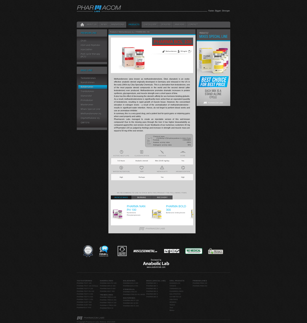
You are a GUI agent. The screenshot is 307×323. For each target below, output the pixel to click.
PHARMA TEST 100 (84, 283)
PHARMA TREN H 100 (108, 303)
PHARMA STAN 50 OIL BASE (134, 294)
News (104, 24)
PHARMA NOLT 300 (107, 291)
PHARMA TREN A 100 (108, 297)
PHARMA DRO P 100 (131, 300)
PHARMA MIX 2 (152, 286)
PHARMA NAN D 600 (107, 288)
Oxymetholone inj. (90, 118)
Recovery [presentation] (162, 197)
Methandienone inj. (91, 113)
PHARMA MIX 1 (152, 283)
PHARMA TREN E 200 (108, 300)
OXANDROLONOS (176, 291)
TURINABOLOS (175, 288)
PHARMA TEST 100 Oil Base (87, 286)
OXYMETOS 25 (175, 297)
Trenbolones (87, 91)
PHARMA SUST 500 (84, 305)
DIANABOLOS (174, 283)
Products (134, 24)
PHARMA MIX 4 (152, 291)
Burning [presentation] (141, 197)
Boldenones (87, 87)
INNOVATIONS (117, 24)
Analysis (179, 24)
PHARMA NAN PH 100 (108, 283)
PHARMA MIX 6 (152, 297)
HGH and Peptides (90, 45)
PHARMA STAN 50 (130, 292)
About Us (92, 24)
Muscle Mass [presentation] (121, 197)
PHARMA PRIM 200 (200, 286)
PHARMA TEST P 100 (85, 288)
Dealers (165, 24)
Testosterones (88, 78)
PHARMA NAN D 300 (107, 286)
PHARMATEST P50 (84, 307)
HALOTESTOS (175, 294)
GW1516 (85, 122)
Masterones (87, 104)
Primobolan (87, 100)
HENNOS (172, 302)
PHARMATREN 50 (106, 308)
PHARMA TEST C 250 (85, 299)
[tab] (121, 197)
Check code (150, 24)
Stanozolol (86, 96)
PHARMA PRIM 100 (200, 283)
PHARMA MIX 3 (152, 288)
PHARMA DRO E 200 (131, 306)
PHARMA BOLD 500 (130, 286)
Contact (193, 24)
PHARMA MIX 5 (152, 294)
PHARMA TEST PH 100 (85, 291)
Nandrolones (88, 82)
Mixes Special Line (90, 109)
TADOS (172, 305)
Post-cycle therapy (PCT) (90, 55)
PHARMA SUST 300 (84, 302)
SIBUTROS (173, 299)
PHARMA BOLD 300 (130, 283)
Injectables (86, 49)
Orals (84, 40)
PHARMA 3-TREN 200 (108, 305)
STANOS (172, 286)
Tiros (171, 307)
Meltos (171, 310)
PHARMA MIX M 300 (130, 303)
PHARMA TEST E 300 (85, 294)
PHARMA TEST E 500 (85, 297)
